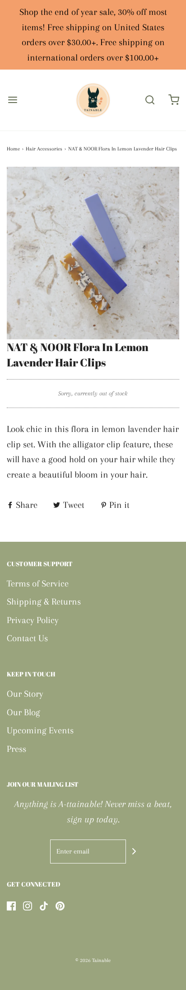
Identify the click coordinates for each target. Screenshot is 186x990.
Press (16, 749)
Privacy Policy (33, 620)
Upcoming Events (40, 730)
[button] (93, 253)
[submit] (134, 851)
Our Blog (23, 712)
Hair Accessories (44, 149)
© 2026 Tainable (93, 960)
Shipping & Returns (44, 601)
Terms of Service (38, 583)
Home (13, 149)
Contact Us (27, 638)
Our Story (25, 694)
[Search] (150, 100)
